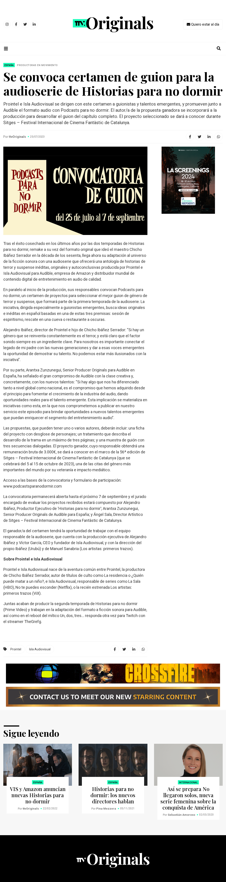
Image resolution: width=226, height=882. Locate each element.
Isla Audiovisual (40, 649)
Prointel (15, 649)
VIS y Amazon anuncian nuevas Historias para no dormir (38, 795)
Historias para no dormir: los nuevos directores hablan (112, 795)
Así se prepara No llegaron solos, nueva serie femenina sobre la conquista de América (188, 798)
